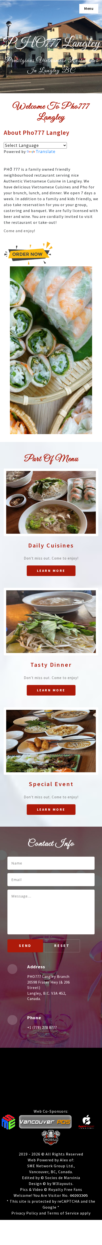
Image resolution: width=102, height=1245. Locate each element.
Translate (45, 151)
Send (25, 945)
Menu (88, 8)
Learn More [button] (51, 570)
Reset (62, 945)
